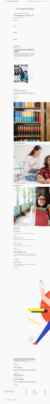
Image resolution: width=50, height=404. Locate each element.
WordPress (8, 399)
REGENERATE (17, 46)
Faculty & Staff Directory (19, 143)
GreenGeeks (15, 399)
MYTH (15, 32)
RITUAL (15, 39)
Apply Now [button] (15, 242)
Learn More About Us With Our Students (24, 50)
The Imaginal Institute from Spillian (13, 1)
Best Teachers (17, 228)
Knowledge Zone (18, 185)
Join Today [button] (15, 363)
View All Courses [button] (16, 258)
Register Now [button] (16, 20)
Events (36, 1)
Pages (40, 1)
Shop (42, 1)
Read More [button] (15, 58)
